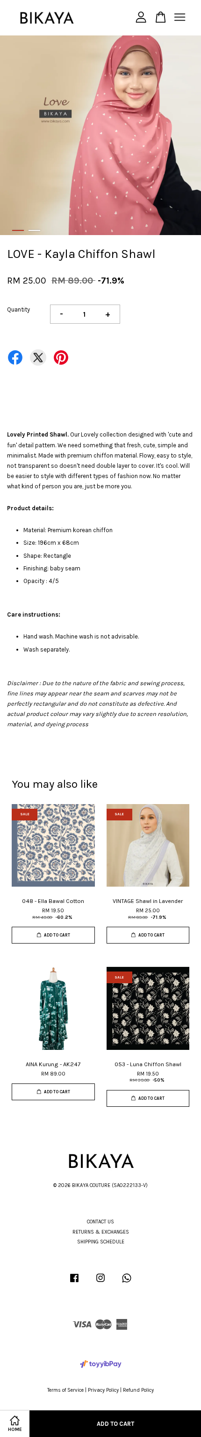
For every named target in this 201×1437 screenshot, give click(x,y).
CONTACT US (100, 1222)
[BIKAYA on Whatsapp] (126, 1283)
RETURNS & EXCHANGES (100, 1232)
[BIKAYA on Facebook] (74, 1283)
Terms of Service (65, 1390)
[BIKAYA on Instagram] (100, 1283)
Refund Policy (138, 1390)
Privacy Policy (103, 1390)
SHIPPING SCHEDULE (100, 1242)
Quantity (18, 309)
